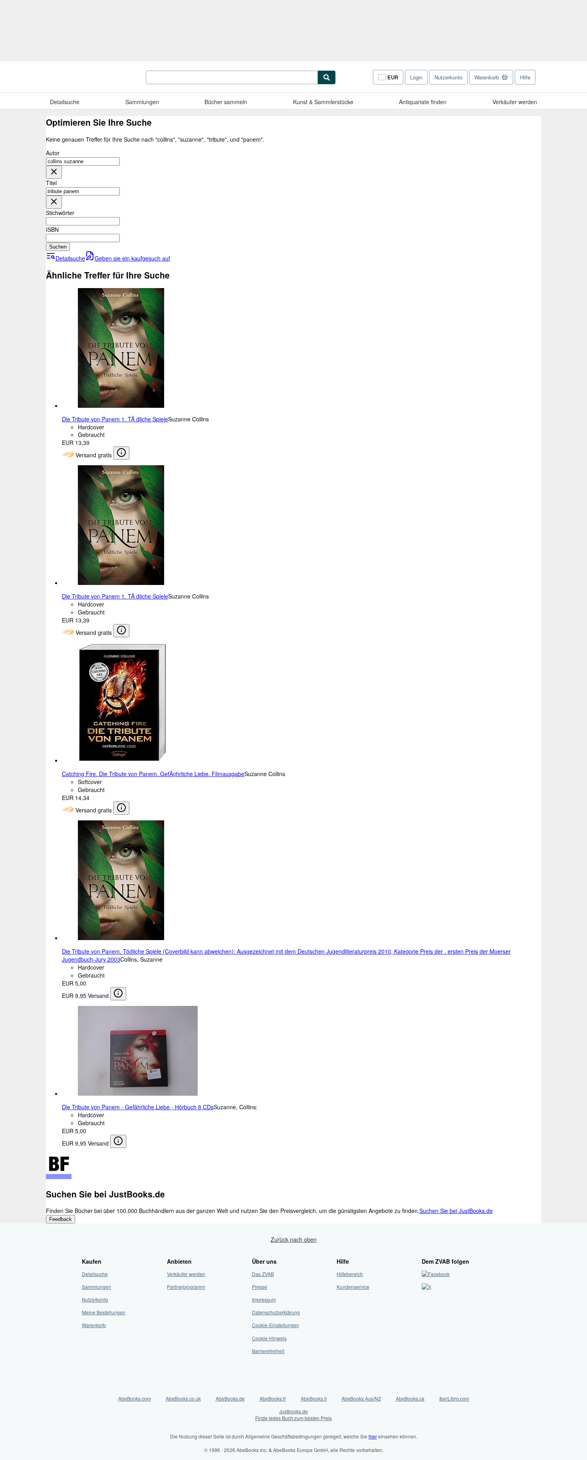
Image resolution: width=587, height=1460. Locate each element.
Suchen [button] (58, 247)
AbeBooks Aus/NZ (361, 1398)
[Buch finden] (326, 77)
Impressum (264, 1299)
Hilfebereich (350, 1273)
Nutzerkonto (448, 77)
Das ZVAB (263, 1273)
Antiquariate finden (422, 102)
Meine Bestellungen (103, 1312)
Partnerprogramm (186, 1286)
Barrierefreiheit (268, 1350)
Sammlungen (142, 102)
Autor (52, 153)
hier (373, 1436)
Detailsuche (64, 102)
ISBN (52, 229)
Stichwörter (60, 213)
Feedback (60, 1219)
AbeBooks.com (134, 1398)
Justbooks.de (293, 1414)
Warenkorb (94, 1325)
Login (416, 77)
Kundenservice (353, 1286)
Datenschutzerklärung (276, 1312)
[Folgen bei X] (426, 1286)
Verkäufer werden (514, 102)
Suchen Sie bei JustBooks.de (456, 1211)
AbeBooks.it (314, 1398)
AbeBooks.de (230, 1398)
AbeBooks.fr (273, 1398)
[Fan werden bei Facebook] (436, 1273)
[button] (54, 172)
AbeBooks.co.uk (183, 1398)
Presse (259, 1286)
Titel (51, 183)
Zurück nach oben (294, 1239)
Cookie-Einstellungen (275, 1325)
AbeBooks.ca (410, 1398)
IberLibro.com (454, 1398)
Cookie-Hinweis (269, 1338)
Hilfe (525, 77)
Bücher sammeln (225, 102)
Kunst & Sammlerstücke (323, 102)
